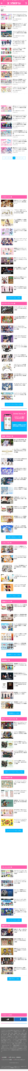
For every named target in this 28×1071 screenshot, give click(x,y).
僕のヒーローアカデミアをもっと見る (14, 771)
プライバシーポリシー (19, 1059)
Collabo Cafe (14, 3)
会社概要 (4, 1057)
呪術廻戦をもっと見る (14, 713)
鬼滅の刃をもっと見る (14, 978)
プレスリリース (5, 1045)
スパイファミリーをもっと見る (14, 830)
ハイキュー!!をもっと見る (14, 595)
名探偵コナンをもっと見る (14, 654)
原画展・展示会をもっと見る (14, 537)
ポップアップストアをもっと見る (14, 404)
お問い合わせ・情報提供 (15, 1057)
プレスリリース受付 (7, 1059)
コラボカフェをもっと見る (14, 297)
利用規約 (12, 1067)
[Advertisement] (14, 99)
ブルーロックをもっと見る (14, 920)
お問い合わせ (16, 1045)
